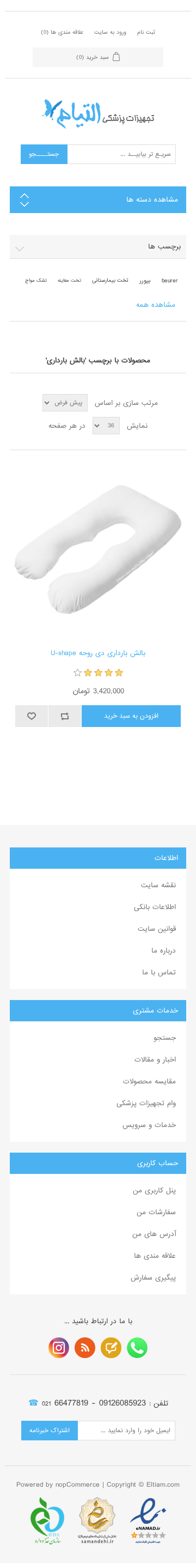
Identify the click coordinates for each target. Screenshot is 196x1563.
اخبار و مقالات (155, 1060)
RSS (85, 1347)
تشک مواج (36, 280)
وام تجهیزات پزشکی (146, 1103)
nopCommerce (78, 1485)
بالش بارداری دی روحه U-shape (98, 653)
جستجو (165, 1038)
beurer (170, 280)
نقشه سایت (158, 885)
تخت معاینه (69, 280)
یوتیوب (58, 1347)
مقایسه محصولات (149, 1081)
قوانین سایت (157, 929)
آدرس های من (154, 1234)
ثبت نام (146, 32)
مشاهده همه (155, 305)
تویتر (111, 1347)
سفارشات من (156, 1212)
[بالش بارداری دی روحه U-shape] (98, 549)
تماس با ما (159, 972)
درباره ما (163, 951)
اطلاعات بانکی (155, 907)
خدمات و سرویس (149, 1125)
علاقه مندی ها (155, 1256)
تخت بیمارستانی (110, 280)
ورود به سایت (110, 32)
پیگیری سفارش (153, 1278)
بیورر (145, 280)
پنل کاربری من (154, 1190)
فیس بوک (137, 1347)
